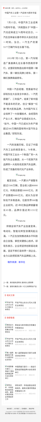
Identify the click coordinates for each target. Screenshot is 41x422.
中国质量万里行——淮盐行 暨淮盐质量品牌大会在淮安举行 (25, 369)
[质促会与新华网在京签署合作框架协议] (9, 332)
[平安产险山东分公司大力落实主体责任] (9, 309)
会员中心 (18, 8)
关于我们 (16, 409)
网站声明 (31, 409)
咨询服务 (24, 409)
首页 (12, 8)
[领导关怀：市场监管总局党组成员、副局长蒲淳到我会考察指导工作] (9, 399)
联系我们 (9, 409)
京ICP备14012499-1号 (12, 413)
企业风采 (24, 8)
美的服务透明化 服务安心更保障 (21, 282)
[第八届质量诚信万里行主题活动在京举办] (9, 359)
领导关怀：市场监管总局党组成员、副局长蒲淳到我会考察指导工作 (25, 388)
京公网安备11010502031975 (27, 413)
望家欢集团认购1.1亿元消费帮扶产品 (23, 286)
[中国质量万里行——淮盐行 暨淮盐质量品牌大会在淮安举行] (9, 378)
